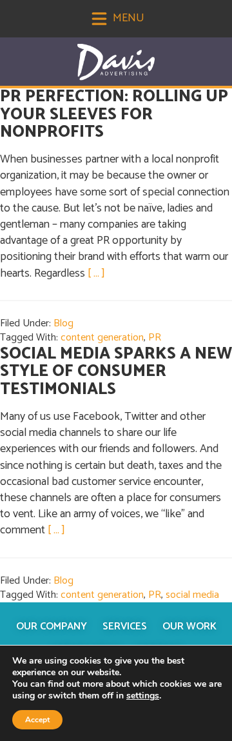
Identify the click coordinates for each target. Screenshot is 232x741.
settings (142, 696)
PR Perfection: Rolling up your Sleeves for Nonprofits (114, 114)
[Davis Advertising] (116, 62)
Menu (127, 18)
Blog (63, 323)
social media (192, 595)
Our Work (189, 626)
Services (124, 626)
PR (154, 337)
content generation (102, 337)
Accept (37, 720)
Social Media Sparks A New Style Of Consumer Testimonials (116, 372)
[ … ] (96, 273)
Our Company (51, 626)
